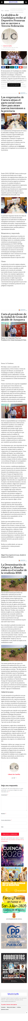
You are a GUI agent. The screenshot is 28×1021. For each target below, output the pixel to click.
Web (2, 826)
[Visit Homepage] (14, 2)
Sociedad (7, 10)
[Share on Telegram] (16, 67)
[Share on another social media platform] (25, 67)
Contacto (3, 1007)
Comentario (4, 795)
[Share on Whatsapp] (12, 67)
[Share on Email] (21, 67)
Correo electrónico (6, 820)
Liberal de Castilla (7, 45)
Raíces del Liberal (11, 1007)
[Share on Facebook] (3, 67)
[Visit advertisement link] (14, 880)
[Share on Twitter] (8, 67)
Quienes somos (5, 1009)
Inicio (2, 10)
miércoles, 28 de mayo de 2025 (10, 47)
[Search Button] (26, 2)
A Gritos (19, 1007)
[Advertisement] (14, 162)
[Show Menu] (2, 2)
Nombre (3, 813)
